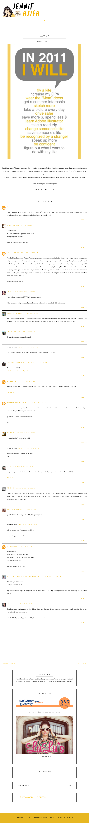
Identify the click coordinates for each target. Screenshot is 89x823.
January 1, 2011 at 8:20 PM (25, 433)
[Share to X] (46, 190)
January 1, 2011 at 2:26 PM (27, 252)
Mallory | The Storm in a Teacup (23, 576)
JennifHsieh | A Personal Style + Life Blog (39, 818)
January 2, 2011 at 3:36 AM (27, 466)
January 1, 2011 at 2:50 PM (25, 292)
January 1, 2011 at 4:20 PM (24, 332)
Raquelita (12, 313)
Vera (9, 225)
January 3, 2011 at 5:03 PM (23, 604)
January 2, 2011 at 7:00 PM (28, 525)
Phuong (11, 509)
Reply (84, 220)
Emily (9, 604)
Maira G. (70, 818)
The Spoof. (10, 478)
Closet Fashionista (17, 362)
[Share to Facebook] (49, 190)
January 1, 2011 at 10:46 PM (28, 448)
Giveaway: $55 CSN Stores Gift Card (44, 712)
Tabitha (10, 292)
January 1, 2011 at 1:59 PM (22, 225)
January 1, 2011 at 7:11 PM (32, 381)
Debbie (10, 332)
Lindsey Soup (11, 392)
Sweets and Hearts (16, 402)
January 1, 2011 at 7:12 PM (37, 402)
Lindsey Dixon (14, 381)
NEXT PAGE (82, 663)
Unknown (12, 252)
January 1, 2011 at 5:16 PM (37, 362)
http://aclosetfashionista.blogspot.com (19, 371)
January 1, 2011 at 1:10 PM (19, 207)
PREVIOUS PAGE (8, 663)
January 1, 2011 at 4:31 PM (28, 347)
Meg (9, 546)
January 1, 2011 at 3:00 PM (28, 313)
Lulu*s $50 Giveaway (45, 756)
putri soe (11, 466)
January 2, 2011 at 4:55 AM (26, 509)
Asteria (10, 433)
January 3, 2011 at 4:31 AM (22, 546)
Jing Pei (10, 488)
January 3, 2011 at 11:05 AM (50, 576)
